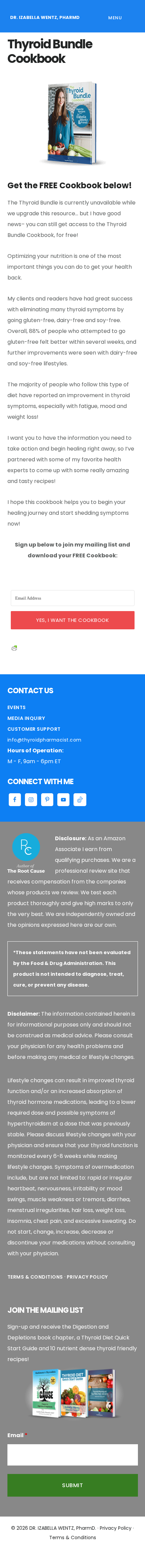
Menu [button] (115, 18)
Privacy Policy (87, 1277)
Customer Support (34, 729)
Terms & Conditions (35, 1277)
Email (17, 1435)
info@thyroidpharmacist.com (44, 739)
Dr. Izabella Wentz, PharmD (45, 17)
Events (16, 707)
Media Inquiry (26, 718)
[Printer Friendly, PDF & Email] (14, 647)
